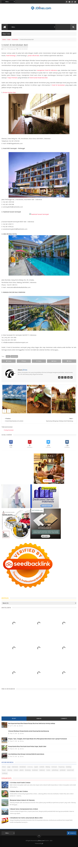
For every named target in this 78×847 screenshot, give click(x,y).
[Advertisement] (39, 17)
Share (24, 361)
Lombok (42, 767)
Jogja (8, 767)
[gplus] (72, 2)
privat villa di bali (33, 55)
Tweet (9, 361)
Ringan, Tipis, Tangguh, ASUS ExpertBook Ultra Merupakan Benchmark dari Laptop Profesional (37, 739)
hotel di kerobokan (58, 85)
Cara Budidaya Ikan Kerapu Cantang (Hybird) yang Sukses (26, 754)
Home (4, 39)
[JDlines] (59, 377)
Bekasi (4, 767)
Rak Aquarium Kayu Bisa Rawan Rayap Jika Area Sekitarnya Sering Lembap (31, 723)
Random (39, 718)
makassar (42, 770)
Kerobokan (15, 39)
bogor (4, 770)
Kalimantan (15, 767)
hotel (8, 39)
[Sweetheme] (65, 377)
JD (42, 843)
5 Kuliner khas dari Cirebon (19, 791)
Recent (14, 718)
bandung (68, 767)
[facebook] (66, 2)
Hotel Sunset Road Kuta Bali (38, 78)
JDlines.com (41, 840)
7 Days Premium (12, 78)
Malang (48, 767)
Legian (36, 767)
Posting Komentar (9, 430)
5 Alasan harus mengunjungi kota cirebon (24, 809)
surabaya (4, 773)
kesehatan (35, 770)
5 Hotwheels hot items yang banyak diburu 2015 (26, 818)
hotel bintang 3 (11, 55)
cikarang (9, 770)
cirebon (16, 770)
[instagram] (69, 2)
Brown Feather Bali (9, 92)
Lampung (30, 767)
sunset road (70, 770)
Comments (64, 718)
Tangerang (61, 767)
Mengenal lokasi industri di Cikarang (22, 800)
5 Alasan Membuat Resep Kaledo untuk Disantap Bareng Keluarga (28, 731)
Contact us (73, 833)
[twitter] (75, 2)
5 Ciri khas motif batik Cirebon (20, 782)
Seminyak (54, 767)
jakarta (21, 770)
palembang (55, 770)
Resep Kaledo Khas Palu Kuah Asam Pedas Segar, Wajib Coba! (27, 746)
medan (48, 770)
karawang (28, 770)
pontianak (62, 770)
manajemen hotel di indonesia (47, 70)
